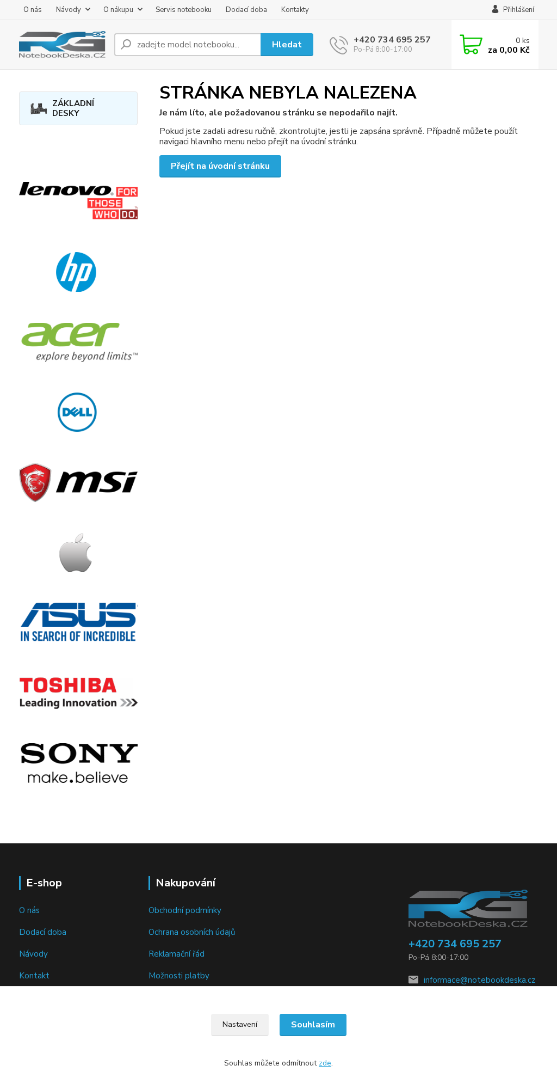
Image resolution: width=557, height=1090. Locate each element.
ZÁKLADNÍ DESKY (73, 108)
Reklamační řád (176, 953)
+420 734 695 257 (392, 40)
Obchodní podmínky (184, 910)
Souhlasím (313, 1025)
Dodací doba (246, 10)
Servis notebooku (184, 10)
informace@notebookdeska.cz (479, 980)
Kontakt (34, 975)
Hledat (287, 45)
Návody (68, 10)
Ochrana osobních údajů (191, 932)
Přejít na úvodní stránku (220, 166)
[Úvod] (62, 45)
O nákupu (118, 10)
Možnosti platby (178, 975)
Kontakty (295, 10)
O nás (32, 10)
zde (325, 1063)
